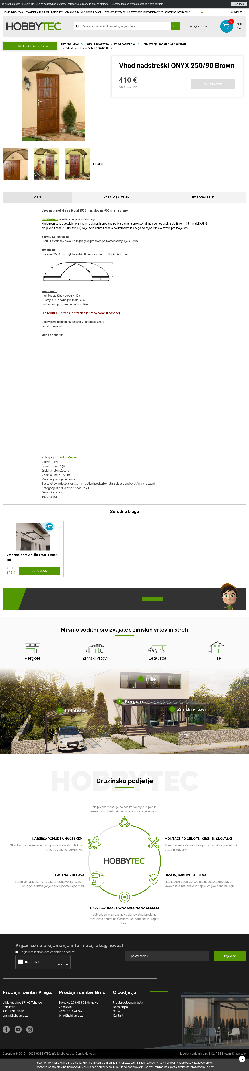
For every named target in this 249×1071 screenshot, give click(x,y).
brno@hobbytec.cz (71, 1015)
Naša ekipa (120, 1007)
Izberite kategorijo (28, 46)
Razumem (239, 4)
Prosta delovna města (128, 1002)
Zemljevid (9, 1007)
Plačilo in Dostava (13, 12)
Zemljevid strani (86, 1053)
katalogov (57, 12)
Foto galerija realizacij (37, 12)
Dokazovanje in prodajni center (145, 12)
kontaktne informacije (177, 12)
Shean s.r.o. (239, 1053)
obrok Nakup (71, 12)
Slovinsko (237, 12)
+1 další (98, 163)
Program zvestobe (115, 12)
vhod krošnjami (67, 457)
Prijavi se (230, 956)
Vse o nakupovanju (91, 12)
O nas (116, 1011)
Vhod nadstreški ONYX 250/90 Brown (90, 48)
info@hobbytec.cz (200, 26)
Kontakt (118, 1015)
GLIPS (215, 1053)
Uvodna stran (70, 44)
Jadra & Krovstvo (97, 44)
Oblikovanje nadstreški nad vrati (163, 44)
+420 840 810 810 (14, 1011)
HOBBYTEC (43, 1053)
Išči (175, 26)
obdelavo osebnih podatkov (55, 952)
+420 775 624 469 (71, 1011)
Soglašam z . (47, 952)
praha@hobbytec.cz (15, 1015)
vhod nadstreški (125, 44)
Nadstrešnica (50, 219)
